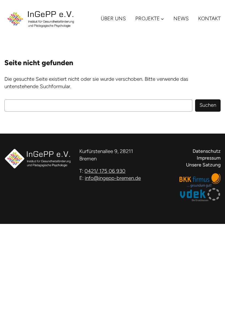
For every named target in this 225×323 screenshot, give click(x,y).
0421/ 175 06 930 (105, 171)
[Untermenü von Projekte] (162, 18)
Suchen (207, 105)
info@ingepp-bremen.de (113, 178)
